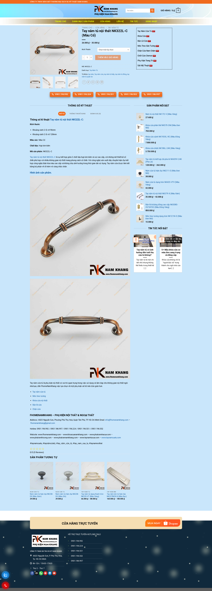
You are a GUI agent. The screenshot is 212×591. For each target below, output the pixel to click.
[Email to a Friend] (93, 82)
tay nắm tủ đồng (120, 74)
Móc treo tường (39, 396)
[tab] (62, 114)
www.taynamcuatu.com (111, 437)
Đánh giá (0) (95, 114)
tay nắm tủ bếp (109, 74)
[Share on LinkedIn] (102, 82)
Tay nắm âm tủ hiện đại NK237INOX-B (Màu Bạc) (117, 495)
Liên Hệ (120, 21)
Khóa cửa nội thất (40, 400)
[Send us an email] (37, 573)
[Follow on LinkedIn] (50, 573)
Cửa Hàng (105, 21)
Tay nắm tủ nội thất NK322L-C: (67, 119)
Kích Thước (86, 49)
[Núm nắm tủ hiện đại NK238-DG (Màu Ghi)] (67, 476)
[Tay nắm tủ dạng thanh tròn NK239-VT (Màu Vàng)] (93, 476)
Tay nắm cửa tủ (39, 392)
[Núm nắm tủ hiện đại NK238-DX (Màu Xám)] (41, 476)
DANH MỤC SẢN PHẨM (83, 21)
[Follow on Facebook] (32, 573)
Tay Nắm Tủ (113, 28)
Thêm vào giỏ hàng (108, 57)
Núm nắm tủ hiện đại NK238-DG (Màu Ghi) (67, 495)
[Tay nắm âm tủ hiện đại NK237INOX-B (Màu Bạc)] (118, 476)
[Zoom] (33, 71)
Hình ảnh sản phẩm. (41, 172)
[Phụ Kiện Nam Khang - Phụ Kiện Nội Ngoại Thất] (106, 10)
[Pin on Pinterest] (97, 82)
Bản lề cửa (37, 405)
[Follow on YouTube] (54, 573)
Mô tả (61, 114)
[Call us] (41, 573)
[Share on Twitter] (88, 82)
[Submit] (152, 10)
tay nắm (91, 74)
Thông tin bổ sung (77, 114)
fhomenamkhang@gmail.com (42, 423)
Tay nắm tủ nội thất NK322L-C (43, 157)
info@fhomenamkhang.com (116, 420)
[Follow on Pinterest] (45, 573)
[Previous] (34, 50)
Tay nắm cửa (98, 74)
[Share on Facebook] (84, 82)
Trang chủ (60, 21)
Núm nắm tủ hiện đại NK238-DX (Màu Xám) (41, 495)
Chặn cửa (36, 409)
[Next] (74, 50)
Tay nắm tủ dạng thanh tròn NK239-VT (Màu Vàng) (92, 495)
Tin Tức (134, 21)
